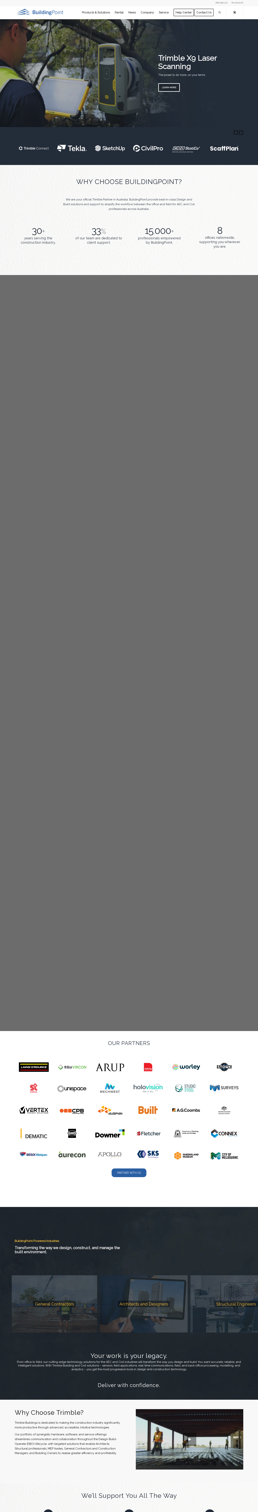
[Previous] (3, 73)
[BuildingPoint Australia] (41, 12)
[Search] (219, 12)
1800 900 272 (222, 3)
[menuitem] (236, 3)
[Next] (254, 73)
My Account (237, 3)
